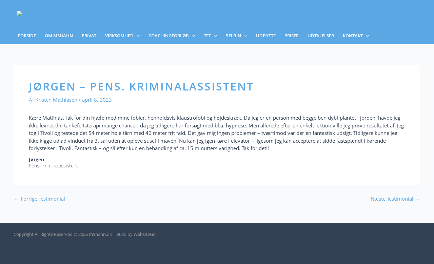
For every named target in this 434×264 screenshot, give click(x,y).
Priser (291, 36)
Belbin (233, 36)
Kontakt (353, 36)
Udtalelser (321, 36)
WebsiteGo (145, 234)
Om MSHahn (59, 36)
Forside (27, 36)
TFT (207, 36)
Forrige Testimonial (39, 198)
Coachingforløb (169, 36)
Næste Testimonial (395, 198)
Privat (89, 36)
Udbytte (266, 36)
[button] (137, 36)
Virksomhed (119, 36)
